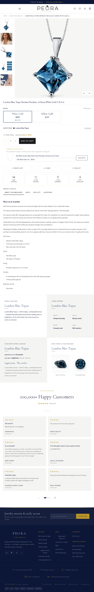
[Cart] (90, 8)
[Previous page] (39, 497)
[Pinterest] (12, 553)
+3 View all (87, 128)
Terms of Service (60, 584)
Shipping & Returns (62, 537)
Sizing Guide (42, 547)
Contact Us (59, 549)
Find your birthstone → (55, 2)
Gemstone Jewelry (16, 16)
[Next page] (55, 497)
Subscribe (83, 516)
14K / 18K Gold (77, 556)
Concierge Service (44, 560)
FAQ (56, 546)
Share (48, 168)
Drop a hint (18, 168)
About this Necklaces (13, 192)
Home (5, 16)
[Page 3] (49, 497)
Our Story (76, 536)
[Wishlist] (79, 8)
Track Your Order (61, 542)
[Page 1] (45, 497)
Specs (28, 192)
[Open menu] (20, 9)
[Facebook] (17, 553)
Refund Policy (73, 584)
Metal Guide (42, 543)
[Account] (85, 8)
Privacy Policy (47, 584)
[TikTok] (22, 553)
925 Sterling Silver (78, 553)
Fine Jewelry (19, 537)
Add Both (82, 158)
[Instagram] (6, 553)
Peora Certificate (78, 546)
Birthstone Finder (44, 536)
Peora (20, 533)
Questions (48, 192)
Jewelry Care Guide (45, 551)
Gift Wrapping (60, 553)
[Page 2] (47, 497)
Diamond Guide (43, 556)
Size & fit (36, 192)
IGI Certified (76, 549)
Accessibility (85, 584)
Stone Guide (42, 540)
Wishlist (77, 168)
